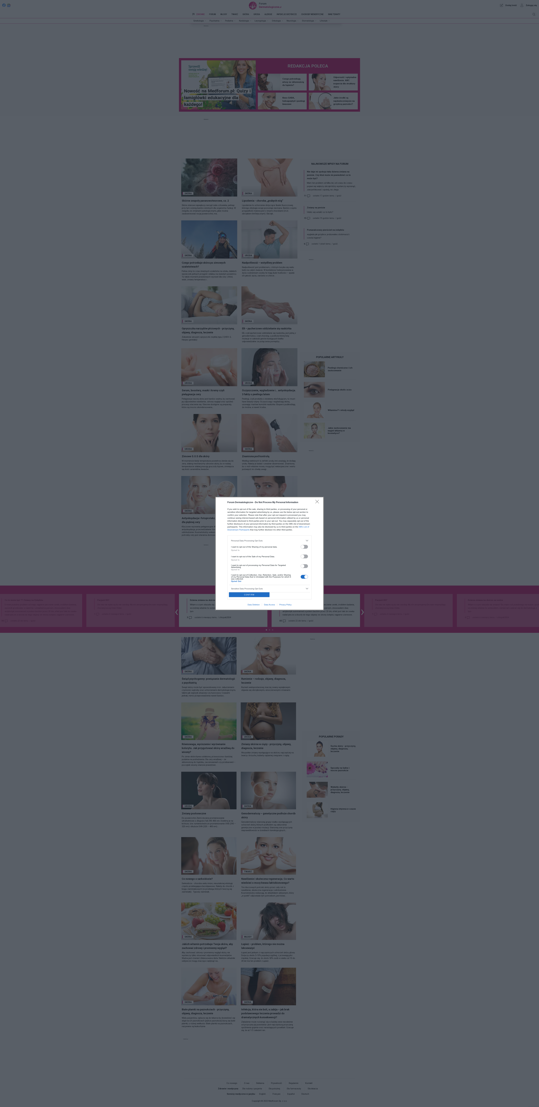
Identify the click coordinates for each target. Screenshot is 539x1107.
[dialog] (269, 553)
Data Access (269, 605)
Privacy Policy (285, 605)
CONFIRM (249, 595)
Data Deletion (254, 605)
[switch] (304, 547)
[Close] (318, 502)
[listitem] (269, 540)
